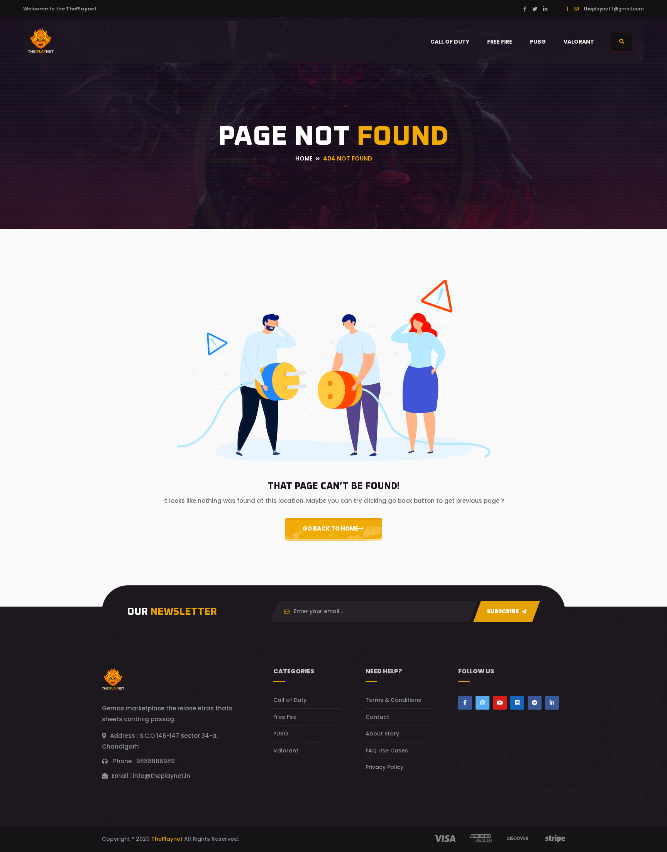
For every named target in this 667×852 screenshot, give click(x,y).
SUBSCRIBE (503, 611)
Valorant (579, 42)
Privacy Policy (384, 767)
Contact (377, 717)
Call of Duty (449, 42)
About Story (382, 733)
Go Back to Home (330, 528)
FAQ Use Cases (387, 750)
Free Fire (499, 42)
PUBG (538, 42)
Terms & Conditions (393, 700)
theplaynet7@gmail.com (614, 8)
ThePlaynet (167, 839)
